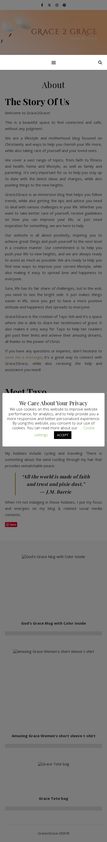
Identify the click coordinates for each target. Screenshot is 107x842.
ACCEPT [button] (62, 435)
